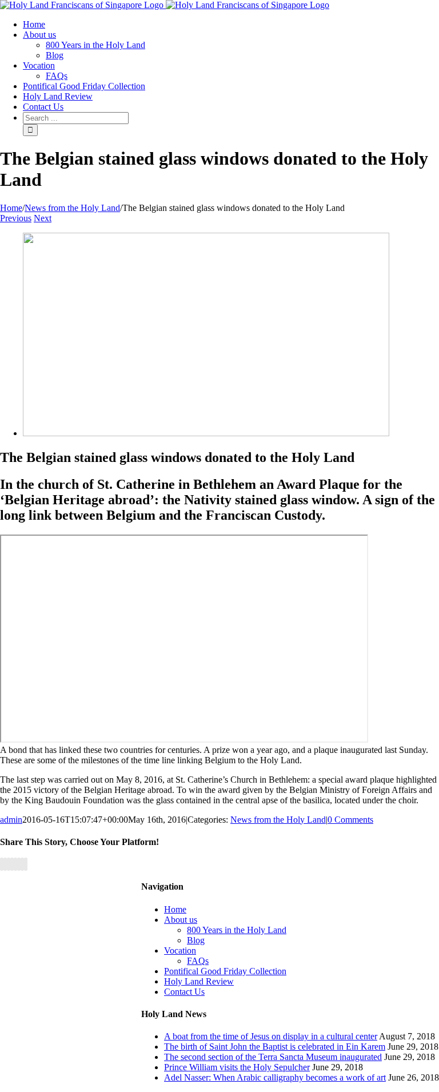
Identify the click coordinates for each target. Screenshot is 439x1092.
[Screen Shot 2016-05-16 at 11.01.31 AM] (206, 433)
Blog (196, 940)
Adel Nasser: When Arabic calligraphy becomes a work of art (275, 1077)
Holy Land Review (199, 981)
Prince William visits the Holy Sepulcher (237, 1067)
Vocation (180, 950)
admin (11, 819)
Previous (15, 218)
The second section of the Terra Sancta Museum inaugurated (273, 1057)
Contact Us (184, 992)
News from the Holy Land (278, 819)
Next (42, 218)
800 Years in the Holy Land (236, 930)
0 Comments (350, 819)
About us (180, 919)
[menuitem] (34, 24)
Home (175, 909)
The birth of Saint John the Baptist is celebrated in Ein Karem (274, 1046)
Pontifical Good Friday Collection (225, 971)
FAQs (198, 961)
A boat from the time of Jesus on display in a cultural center (270, 1036)
